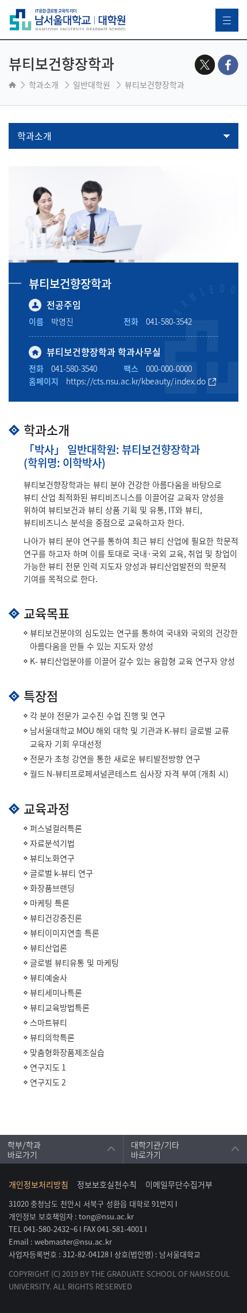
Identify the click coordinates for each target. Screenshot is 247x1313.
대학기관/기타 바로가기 (155, 1147)
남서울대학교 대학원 (68, 19)
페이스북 (228, 65)
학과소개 (34, 136)
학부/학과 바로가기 (24, 1147)
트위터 (205, 65)
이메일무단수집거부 (179, 1184)
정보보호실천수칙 (107, 1184)
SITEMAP (226, 20)
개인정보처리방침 (38, 1184)
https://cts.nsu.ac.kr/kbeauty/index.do (136, 381)
